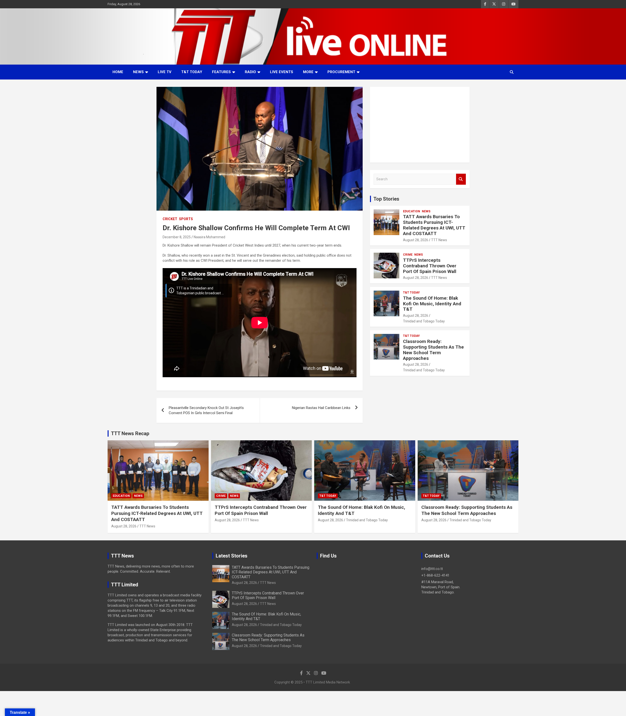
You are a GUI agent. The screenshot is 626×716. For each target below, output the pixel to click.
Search (461, 179)
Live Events (281, 72)
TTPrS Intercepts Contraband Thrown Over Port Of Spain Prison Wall (429, 265)
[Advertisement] (420, 125)
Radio (250, 72)
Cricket (170, 219)
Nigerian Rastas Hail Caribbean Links (321, 408)
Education (411, 211)
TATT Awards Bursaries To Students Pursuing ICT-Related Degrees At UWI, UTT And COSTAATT (434, 225)
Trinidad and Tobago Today (424, 321)
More (308, 72)
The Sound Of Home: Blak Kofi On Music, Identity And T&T (432, 303)
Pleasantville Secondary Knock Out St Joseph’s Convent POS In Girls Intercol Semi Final (206, 410)
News (138, 72)
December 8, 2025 (177, 237)
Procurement (341, 72)
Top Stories (386, 199)
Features (221, 72)
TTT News (439, 240)
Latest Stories (231, 556)
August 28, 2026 (415, 240)
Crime (408, 254)
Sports (186, 219)
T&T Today (191, 72)
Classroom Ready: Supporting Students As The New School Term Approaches (433, 350)
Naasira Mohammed (209, 237)
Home (117, 72)
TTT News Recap (130, 433)
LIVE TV (164, 72)
